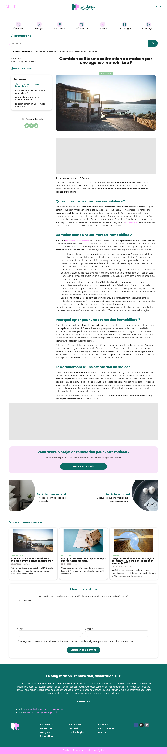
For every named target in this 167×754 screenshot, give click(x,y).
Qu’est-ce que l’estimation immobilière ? (28, 85)
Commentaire (25, 600)
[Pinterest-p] (146, 725)
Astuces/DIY (148, 28)
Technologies (124, 28)
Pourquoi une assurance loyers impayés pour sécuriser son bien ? (83, 559)
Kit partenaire (106, 728)
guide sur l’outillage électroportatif (40, 712)
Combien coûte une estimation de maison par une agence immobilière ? (32, 559)
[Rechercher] (153, 43)
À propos (103, 724)
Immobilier (59, 28)
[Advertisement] (106, 156)
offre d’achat (131, 222)
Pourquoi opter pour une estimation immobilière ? (27, 98)
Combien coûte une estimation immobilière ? (30, 91)
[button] (26, 125)
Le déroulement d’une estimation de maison (31, 105)
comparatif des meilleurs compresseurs (43, 709)
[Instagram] (141, 725)
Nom (20, 629)
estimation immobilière (77, 240)
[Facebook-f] (136, 725)
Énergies (39, 28)
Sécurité (102, 28)
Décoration (82, 28)
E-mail (89, 629)
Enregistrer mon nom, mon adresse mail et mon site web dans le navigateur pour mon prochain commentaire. (76, 641)
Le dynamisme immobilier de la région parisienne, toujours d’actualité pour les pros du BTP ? (133, 560)
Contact (157, 6)
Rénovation (18, 28)
